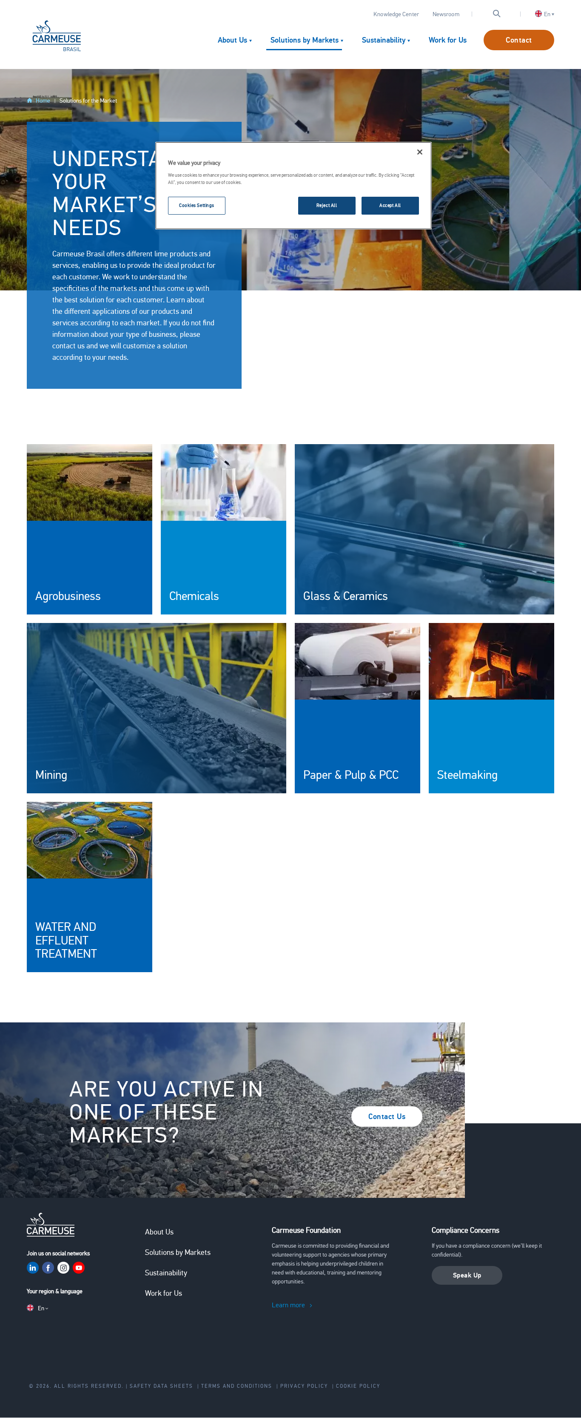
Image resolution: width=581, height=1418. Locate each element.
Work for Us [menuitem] (448, 40)
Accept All (390, 205)
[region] (293, 186)
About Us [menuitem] (232, 40)
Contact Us (386, 1116)
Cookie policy (358, 1386)
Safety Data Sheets (161, 1386)
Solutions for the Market (88, 100)
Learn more (288, 1305)
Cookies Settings (196, 205)
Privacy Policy (304, 1386)
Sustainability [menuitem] (383, 40)
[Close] (419, 152)
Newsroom (446, 14)
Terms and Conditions (236, 1386)
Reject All (326, 205)
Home (43, 100)
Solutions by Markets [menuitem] (305, 40)
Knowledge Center (396, 14)
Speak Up (467, 1275)
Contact (519, 40)
